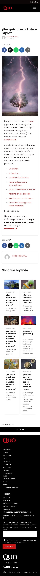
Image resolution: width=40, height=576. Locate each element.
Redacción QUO (12, 37)
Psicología (6, 461)
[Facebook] (4, 50)
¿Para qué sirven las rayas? (22, 189)
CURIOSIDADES (7, 473)
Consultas (13, 168)
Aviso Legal (7, 500)
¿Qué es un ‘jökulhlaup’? (28, 333)
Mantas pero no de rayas (21, 198)
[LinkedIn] (21, 50)
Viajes (5, 476)
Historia (6, 470)
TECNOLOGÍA (7, 467)
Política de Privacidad (10, 503)
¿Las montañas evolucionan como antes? (11, 300)
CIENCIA (5, 453)
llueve (31, 121)
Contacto (6, 497)
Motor (5, 485)
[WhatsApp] (16, 50)
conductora (10, 139)
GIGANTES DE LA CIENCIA (11, 487)
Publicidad (6, 509)
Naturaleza (14, 173)
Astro (5, 482)
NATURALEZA (7, 464)
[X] (10, 50)
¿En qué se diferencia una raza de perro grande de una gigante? (11, 338)
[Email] (27, 50)
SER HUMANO (7, 456)
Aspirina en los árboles (19, 193)
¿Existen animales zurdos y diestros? (27, 299)
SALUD (5, 458)
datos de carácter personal (14, 543)
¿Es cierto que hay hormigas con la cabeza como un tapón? (27, 382)
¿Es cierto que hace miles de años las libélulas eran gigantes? (11, 382)
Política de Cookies (9, 506)
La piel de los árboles (19, 177)
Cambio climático (9, 479)
